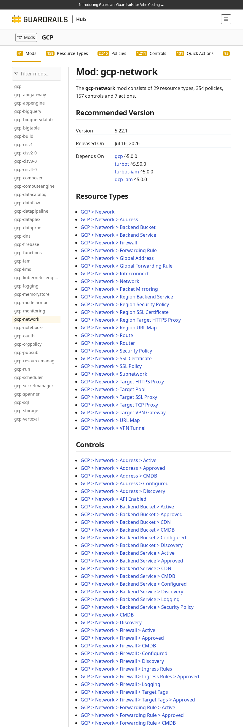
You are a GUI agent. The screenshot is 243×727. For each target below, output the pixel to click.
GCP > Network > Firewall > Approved (122, 638)
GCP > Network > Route (107, 335)
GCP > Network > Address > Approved (123, 468)
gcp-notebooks (29, 327)
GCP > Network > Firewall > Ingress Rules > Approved (140, 676)
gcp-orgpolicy (27, 344)
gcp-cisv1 (23, 144)
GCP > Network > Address (109, 219)
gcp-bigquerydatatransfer (37, 119)
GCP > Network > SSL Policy (111, 366)
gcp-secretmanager (33, 385)
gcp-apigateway (30, 94)
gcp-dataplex (27, 219)
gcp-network (26, 319)
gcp (18, 86)
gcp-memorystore (31, 294)
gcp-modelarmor (31, 302)
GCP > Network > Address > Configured (125, 483)
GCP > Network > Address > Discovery (123, 491)
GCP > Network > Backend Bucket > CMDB (128, 530)
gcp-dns (22, 236)
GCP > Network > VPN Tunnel (113, 428)
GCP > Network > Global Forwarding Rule (126, 266)
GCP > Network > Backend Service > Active (128, 553)
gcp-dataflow (27, 203)
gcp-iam (22, 261)
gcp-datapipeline (31, 211)
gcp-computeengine (34, 186)
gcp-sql (21, 402)
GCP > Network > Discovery (111, 622)
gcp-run (22, 369)
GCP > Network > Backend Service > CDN (126, 568)
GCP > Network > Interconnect (115, 273)
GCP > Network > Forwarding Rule (119, 250)
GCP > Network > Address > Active (118, 460)
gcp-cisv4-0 (25, 169)
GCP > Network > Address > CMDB (119, 475)
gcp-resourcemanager (36, 361)
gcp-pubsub (26, 352)
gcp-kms (22, 269)
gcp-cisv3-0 (25, 161)
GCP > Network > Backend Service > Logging (130, 599)
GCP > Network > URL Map (110, 420)
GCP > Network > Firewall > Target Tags (124, 692)
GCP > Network (98, 211)
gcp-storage (26, 410)
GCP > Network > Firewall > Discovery (122, 661)
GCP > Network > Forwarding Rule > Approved (132, 715)
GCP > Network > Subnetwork (114, 374)
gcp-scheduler (28, 377)
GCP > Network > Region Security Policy (125, 304)
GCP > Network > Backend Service (118, 235)
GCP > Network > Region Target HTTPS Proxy (131, 320)
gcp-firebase (26, 244)
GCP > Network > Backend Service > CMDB (128, 576)
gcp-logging (26, 286)
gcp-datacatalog (30, 194)
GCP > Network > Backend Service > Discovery (132, 591)
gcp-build (23, 136)
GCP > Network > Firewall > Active (118, 630)
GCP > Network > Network (110, 281)
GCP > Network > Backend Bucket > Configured (133, 537)
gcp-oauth (24, 336)
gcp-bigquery (27, 111)
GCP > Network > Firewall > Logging (120, 684)
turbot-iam (127, 171)
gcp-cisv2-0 (25, 153)
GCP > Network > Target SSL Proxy (119, 397)
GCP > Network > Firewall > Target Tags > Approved (138, 699)
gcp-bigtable (27, 128)
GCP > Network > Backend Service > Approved (132, 560)
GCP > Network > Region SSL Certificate (125, 312)
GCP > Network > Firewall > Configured (124, 653)
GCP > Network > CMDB (107, 614)
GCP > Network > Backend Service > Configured (134, 584)
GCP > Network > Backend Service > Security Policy (137, 607)
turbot (122, 164)
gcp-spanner (27, 394)
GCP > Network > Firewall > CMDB (118, 645)
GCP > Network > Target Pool (113, 389)
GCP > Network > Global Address (117, 258)
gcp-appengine (29, 103)
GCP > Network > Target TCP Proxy (119, 405)
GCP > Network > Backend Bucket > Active (127, 506)
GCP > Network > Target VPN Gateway (123, 412)
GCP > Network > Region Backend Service (127, 296)
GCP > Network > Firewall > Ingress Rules (126, 669)
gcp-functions (28, 252)
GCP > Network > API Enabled (113, 499)
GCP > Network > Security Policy (116, 350)
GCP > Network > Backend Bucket (118, 227)
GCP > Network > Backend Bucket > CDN (126, 522)
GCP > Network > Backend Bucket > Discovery (132, 545)
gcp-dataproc (27, 227)
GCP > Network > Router (108, 343)
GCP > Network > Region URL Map (119, 327)
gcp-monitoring (29, 311)
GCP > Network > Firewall (109, 242)
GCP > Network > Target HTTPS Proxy (122, 381)
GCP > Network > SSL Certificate (116, 358)
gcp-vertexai (26, 419)
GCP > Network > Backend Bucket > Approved (132, 514)
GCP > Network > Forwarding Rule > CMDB (128, 723)
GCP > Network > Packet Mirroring (119, 289)
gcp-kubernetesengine (37, 277)
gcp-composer (28, 178)
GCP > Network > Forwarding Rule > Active (128, 707)
